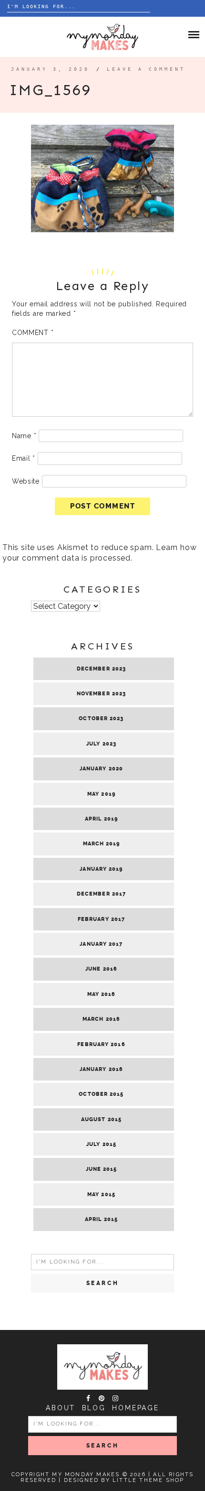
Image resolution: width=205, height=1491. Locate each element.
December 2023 (101, 669)
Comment (32, 332)
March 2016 (101, 1019)
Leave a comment (146, 69)
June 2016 (101, 969)
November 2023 (101, 694)
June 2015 (101, 1169)
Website (26, 481)
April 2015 (101, 1219)
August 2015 (101, 1119)
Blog (94, 1408)
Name (24, 436)
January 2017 (101, 944)
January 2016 (101, 1069)
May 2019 (101, 794)
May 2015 (101, 1194)
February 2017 (101, 919)
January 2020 (101, 769)
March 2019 (101, 844)
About (60, 1408)
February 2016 (101, 1044)
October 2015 (101, 1094)
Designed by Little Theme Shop (124, 1480)
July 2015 (101, 1144)
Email (23, 458)
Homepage (135, 1408)
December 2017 (101, 894)
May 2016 (101, 994)
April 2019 (101, 819)
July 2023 (101, 744)
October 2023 (101, 718)
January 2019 (101, 869)
